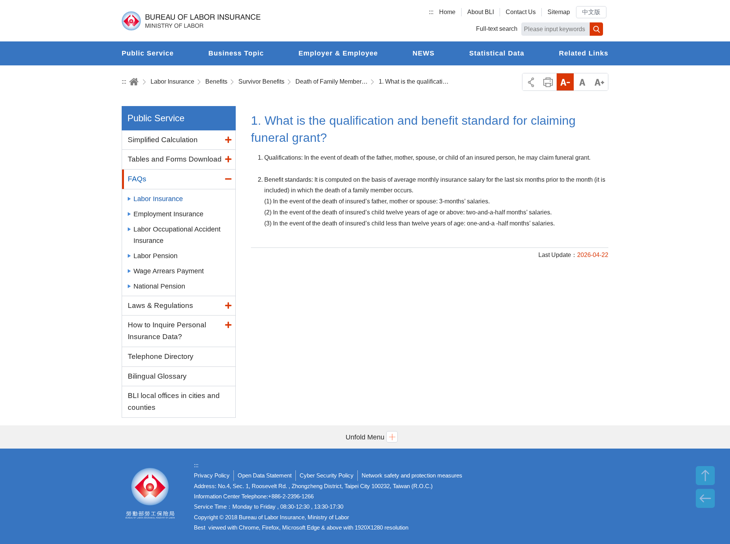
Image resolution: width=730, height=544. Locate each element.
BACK (705, 498)
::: (431, 12)
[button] (365, 437)
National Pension (159, 286)
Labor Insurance (172, 81)
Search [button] (596, 29)
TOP (705, 475)
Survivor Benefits (261, 81)
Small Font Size (565, 81)
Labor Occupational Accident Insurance (177, 234)
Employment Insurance (168, 214)
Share (531, 81)
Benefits (216, 81)
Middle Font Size (582, 81)
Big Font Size (599, 81)
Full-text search (496, 28)
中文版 (591, 12)
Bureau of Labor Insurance (191, 20)
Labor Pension (155, 256)
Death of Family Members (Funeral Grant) (331, 81)
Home (447, 12)
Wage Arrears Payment (168, 271)
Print (548, 81)
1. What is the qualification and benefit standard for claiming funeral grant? (415, 81)
